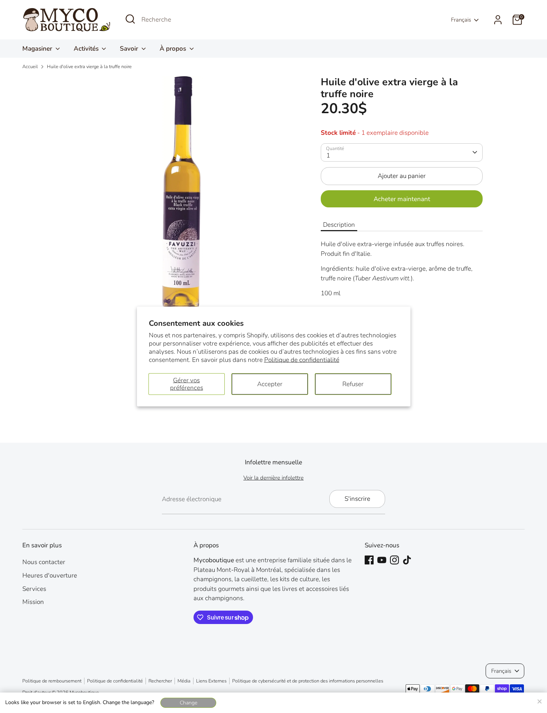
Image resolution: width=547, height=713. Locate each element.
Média (184, 681)
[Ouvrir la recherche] (130, 19)
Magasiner (38, 48)
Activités (87, 48)
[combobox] (197, 20)
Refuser (353, 383)
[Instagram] (394, 560)
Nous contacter (43, 562)
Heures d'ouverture (49, 575)
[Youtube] (381, 560)
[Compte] (497, 19)
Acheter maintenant (402, 199)
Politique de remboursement (51, 681)
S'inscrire (357, 498)
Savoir (130, 48)
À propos (174, 48)
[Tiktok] (407, 560)
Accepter (269, 383)
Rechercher (160, 681)
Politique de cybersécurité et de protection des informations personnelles (307, 681)
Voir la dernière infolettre (273, 477)
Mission (33, 602)
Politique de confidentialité (301, 360)
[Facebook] (369, 560)
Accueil (30, 66)
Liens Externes (211, 681)
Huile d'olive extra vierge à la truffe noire (89, 66)
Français (461, 19)
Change (188, 702)
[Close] (539, 700)
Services (34, 589)
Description (339, 224)
